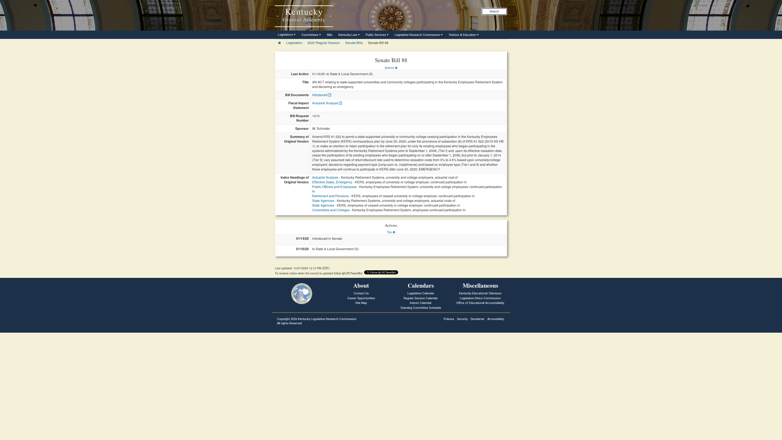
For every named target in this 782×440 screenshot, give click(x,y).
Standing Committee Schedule (421, 308)
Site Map (361, 303)
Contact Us (361, 293)
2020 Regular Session (324, 42)
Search (494, 11)
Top (390, 232)
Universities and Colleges (330, 210)
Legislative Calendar (420, 293)
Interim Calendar (421, 303)
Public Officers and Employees (334, 186)
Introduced (320, 94)
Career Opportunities (361, 298)
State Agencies (323, 200)
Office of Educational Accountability (480, 303)
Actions (390, 68)
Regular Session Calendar (421, 298)
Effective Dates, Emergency (332, 182)
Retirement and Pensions (330, 196)
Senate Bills (354, 42)
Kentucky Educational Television (480, 293)
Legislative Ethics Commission (480, 298)
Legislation (294, 42)
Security (462, 319)
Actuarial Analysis (325, 103)
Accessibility (495, 319)
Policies (449, 319)
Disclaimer (477, 319)
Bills (329, 35)
